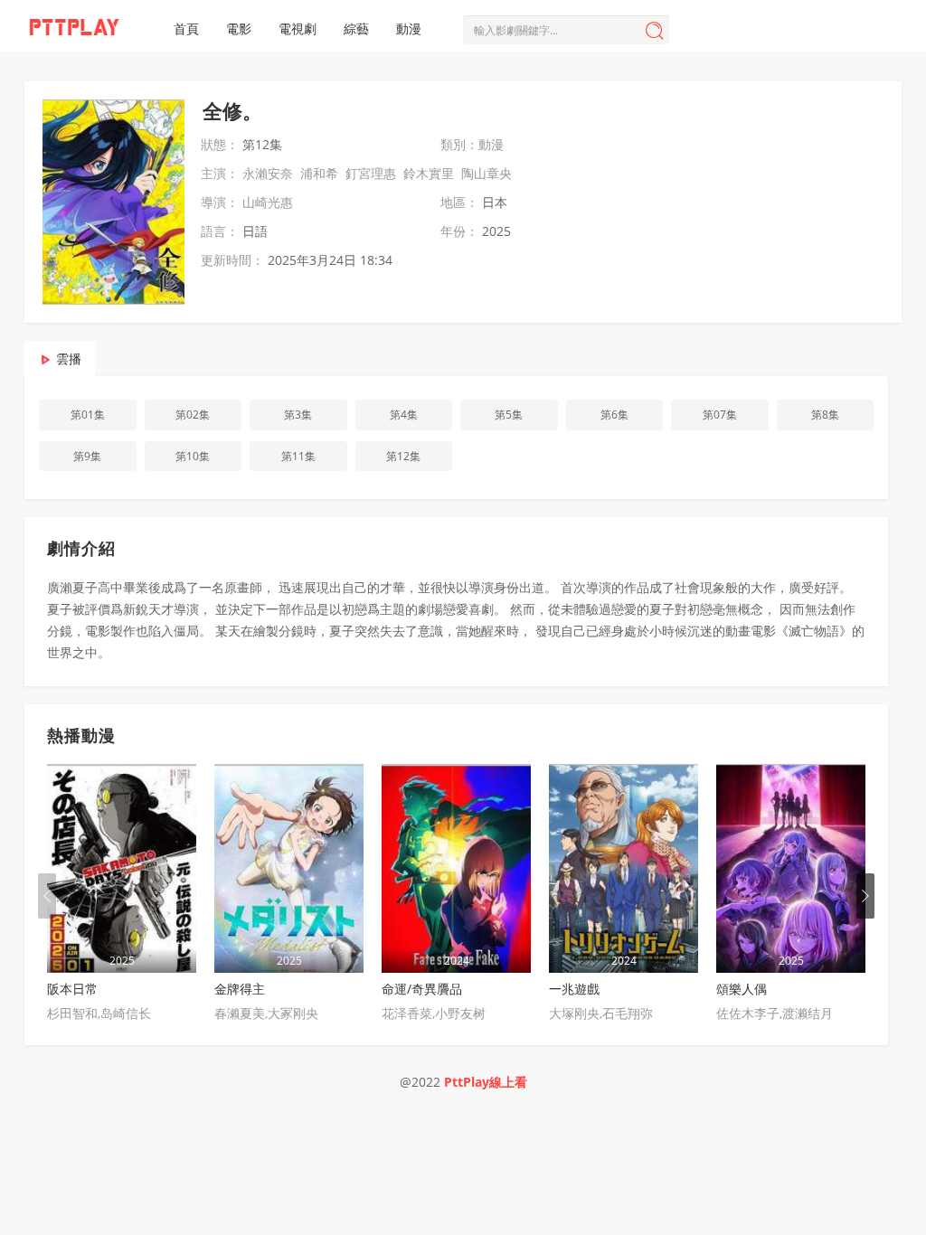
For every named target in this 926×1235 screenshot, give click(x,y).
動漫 (408, 28)
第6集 (614, 414)
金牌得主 (239, 988)
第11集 (298, 456)
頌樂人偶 (741, 988)
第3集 (298, 414)
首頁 (186, 28)
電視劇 (298, 28)
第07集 (720, 414)
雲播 (68, 358)
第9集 (87, 456)
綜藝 (356, 28)
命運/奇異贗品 (422, 988)
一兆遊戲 (574, 988)
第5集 (509, 414)
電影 (238, 28)
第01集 (88, 414)
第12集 (403, 456)
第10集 (192, 456)
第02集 (192, 414)
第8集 (825, 414)
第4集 (404, 414)
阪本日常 (72, 988)
